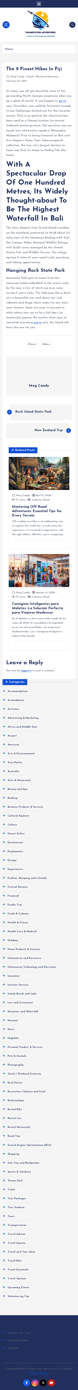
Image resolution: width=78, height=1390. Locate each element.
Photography (16, 1065)
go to (62, 100)
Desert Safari (16, 833)
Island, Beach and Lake (22, 993)
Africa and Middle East (22, 727)
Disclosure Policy (18, 1340)
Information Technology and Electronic (32, 967)
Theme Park (15, 1180)
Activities (13, 709)
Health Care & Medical (22, 931)
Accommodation (18, 691)
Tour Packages (17, 1198)
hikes (47, 344)
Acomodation (16, 700)
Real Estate (15, 1082)
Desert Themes (39, 1373)
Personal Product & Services (25, 1047)
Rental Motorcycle (19, 1127)
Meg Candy (17, 76)
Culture (12, 824)
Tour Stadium (16, 1207)
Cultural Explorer (18, 816)
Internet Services (18, 985)
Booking (12, 798)
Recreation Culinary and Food (26, 1091)
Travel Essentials (18, 1269)
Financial (13, 896)
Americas (13, 744)
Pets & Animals (17, 1056)
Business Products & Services (25, 807)
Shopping (13, 1154)
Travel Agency (16, 1243)
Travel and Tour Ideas (21, 1252)
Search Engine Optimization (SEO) (29, 1145)
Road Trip (14, 1136)
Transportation (17, 1225)
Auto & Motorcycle (19, 780)
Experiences (15, 869)
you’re (38, 322)
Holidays (13, 940)
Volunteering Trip (18, 1296)
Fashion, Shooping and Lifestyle (27, 878)
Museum (13, 1020)
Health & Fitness (18, 922)
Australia (13, 771)
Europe (12, 860)
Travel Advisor (17, 1234)
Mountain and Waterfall (23, 1011)
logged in (26, 670)
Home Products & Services (24, 949)
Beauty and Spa (18, 789)
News (11, 1029)
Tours (11, 1216)
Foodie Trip (15, 904)
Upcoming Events (18, 1287)
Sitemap (13, 1348)
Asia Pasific (15, 762)
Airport (12, 735)
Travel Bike (14, 1260)
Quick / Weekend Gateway (42, 76)
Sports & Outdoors (19, 1172)
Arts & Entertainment (21, 753)
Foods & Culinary (18, 913)
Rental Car (14, 1118)
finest (33, 344)
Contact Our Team (19, 1333)
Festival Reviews (18, 887)
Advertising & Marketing (23, 718)
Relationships (16, 1100)
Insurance (13, 976)
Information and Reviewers (24, 958)
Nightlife (13, 1038)
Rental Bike (15, 1109)
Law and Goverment (20, 1002)
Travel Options (17, 1278)
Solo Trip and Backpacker (24, 1163)
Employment (15, 851)
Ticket (11, 1189)
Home (9, 49)
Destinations (15, 842)
